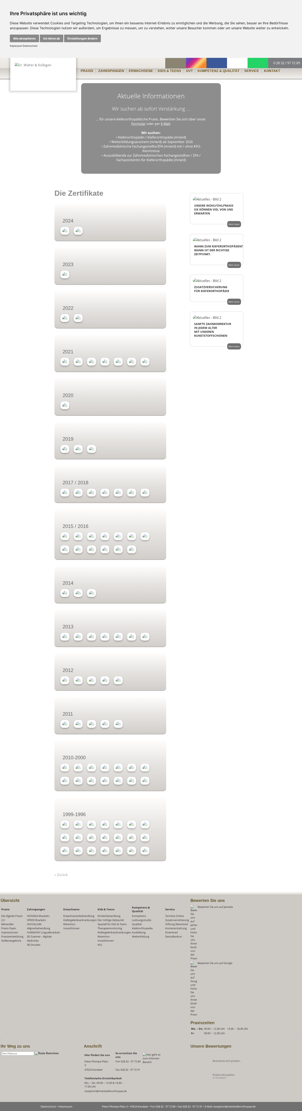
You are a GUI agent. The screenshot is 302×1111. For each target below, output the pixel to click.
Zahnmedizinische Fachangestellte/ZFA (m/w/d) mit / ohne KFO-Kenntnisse (152, 148)
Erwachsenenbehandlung (78, 916)
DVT (189, 71)
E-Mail (165, 123)
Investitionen (71, 928)
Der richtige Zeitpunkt (111, 920)
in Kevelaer (224, 1076)
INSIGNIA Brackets (38, 916)
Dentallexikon (173, 936)
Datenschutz (30, 45)
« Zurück (61, 874)
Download (171, 932)
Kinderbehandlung (109, 916)
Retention (69, 924)
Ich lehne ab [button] (51, 38)
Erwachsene (141, 71)
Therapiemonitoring (110, 928)
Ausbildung (139, 932)
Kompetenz (139, 916)
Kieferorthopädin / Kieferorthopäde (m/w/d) (152, 137)
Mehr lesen (234, 224)
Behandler (7, 924)
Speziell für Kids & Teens (112, 924)
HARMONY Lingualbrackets (43, 932)
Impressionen (9, 932)
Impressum (16, 45)
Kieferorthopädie (142, 928)
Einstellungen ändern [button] (82, 38)
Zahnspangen (111, 71)
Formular (138, 123)
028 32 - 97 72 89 (131, 1061)
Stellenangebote (11, 940)
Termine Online (174, 916)
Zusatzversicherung (177, 920)
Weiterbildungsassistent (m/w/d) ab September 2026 (152, 142)
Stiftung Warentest (176, 924)
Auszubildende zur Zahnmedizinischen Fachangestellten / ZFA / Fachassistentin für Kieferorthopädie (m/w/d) (152, 157)
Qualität (137, 924)
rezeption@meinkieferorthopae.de (105, 1091)
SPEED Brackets (36, 920)
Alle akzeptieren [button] (24, 38)
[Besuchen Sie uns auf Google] (232, 1014)
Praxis (87, 71)
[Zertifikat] (65, 231)
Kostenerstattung (176, 928)
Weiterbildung (140, 936)
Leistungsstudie (141, 920)
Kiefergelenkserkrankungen (80, 920)
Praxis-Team (8, 928)
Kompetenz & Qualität (219, 71)
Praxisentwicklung (12, 936)
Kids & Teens (169, 71)
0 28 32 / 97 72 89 (286, 63)
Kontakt (272, 71)
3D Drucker (33, 945)
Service (251, 71)
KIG (100, 945)
